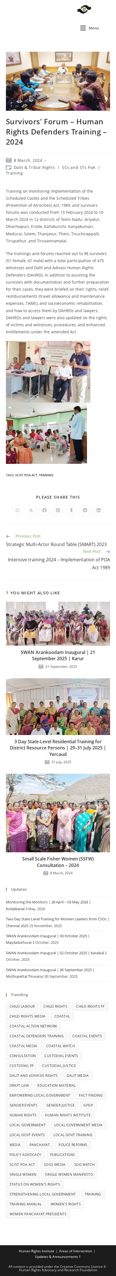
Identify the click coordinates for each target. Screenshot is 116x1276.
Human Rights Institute (68, 1115)
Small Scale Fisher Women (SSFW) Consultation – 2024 (58, 862)
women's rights (66, 1204)
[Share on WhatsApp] (17, 510)
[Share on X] (31, 510)
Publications (62, 1154)
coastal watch (60, 1046)
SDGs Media (55, 1164)
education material (56, 1085)
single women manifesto (69, 1174)
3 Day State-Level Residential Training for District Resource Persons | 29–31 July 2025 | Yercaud (58, 747)
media (15, 1144)
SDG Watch (84, 1164)
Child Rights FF (90, 1006)
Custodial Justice (59, 1065)
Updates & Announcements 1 (58, 1256)
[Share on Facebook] (44, 510)
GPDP (88, 1105)
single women (23, 1174)
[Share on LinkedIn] (98, 510)
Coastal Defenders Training (37, 1036)
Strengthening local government (43, 1194)
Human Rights (23, 1115)
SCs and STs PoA (78, 167)
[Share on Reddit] (85, 510)
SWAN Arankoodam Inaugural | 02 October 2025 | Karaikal (55, 952)
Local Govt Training (72, 1134)
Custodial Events (61, 1055)
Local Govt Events (27, 1134)
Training (14, 173)
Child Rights (55, 1006)
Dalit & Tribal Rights (34, 167)
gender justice (60, 1105)
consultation (23, 1055)
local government (28, 1125)
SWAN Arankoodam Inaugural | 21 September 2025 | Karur (58, 655)
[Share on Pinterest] (58, 510)
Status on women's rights (35, 1184)
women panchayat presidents (38, 1214)
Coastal (62, 1016)
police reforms (73, 1144)
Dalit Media (78, 1075)
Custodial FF (22, 1065)
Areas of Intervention (75, 1251)
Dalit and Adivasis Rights (34, 1075)
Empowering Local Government (40, 1095)
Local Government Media (78, 1125)
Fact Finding (91, 1095)
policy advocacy (25, 1154)
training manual (26, 1204)
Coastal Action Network (33, 1026)
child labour (22, 1006)
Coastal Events (87, 1036)
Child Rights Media (28, 1016)
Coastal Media (23, 1046)
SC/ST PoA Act (26, 475)
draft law (19, 1085)
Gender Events (24, 1105)
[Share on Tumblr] (71, 510)
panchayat (40, 1144)
